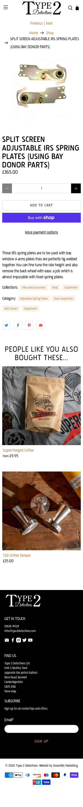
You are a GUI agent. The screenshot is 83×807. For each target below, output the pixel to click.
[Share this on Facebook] (18, 325)
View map (10, 691)
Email (9, 719)
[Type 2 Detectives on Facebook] (12, 641)
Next (49, 23)
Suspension (70, 287)
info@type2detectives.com (20, 631)
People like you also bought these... (41, 353)
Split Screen (10, 308)
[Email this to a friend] (41, 325)
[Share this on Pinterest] (29, 325)
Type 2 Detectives (27, 766)
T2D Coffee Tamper (17, 555)
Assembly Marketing (65, 766)
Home (33, 33)
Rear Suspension (63, 298)
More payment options (41, 232)
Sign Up (41, 741)
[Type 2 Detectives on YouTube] (30, 641)
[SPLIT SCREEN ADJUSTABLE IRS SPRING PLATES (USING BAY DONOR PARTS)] (41, 88)
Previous (36, 23)
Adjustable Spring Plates (34, 298)
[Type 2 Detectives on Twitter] (24, 641)
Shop (50, 33)
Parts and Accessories (34, 287)
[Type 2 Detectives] (41, 8)
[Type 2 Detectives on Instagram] (18, 641)
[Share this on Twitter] (6, 325)
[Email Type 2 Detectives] (6, 641)
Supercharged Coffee (18, 450)
